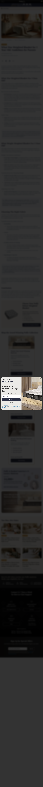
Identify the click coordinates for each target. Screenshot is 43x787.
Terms (13, 406)
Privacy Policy (6, 405)
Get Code (11, 400)
